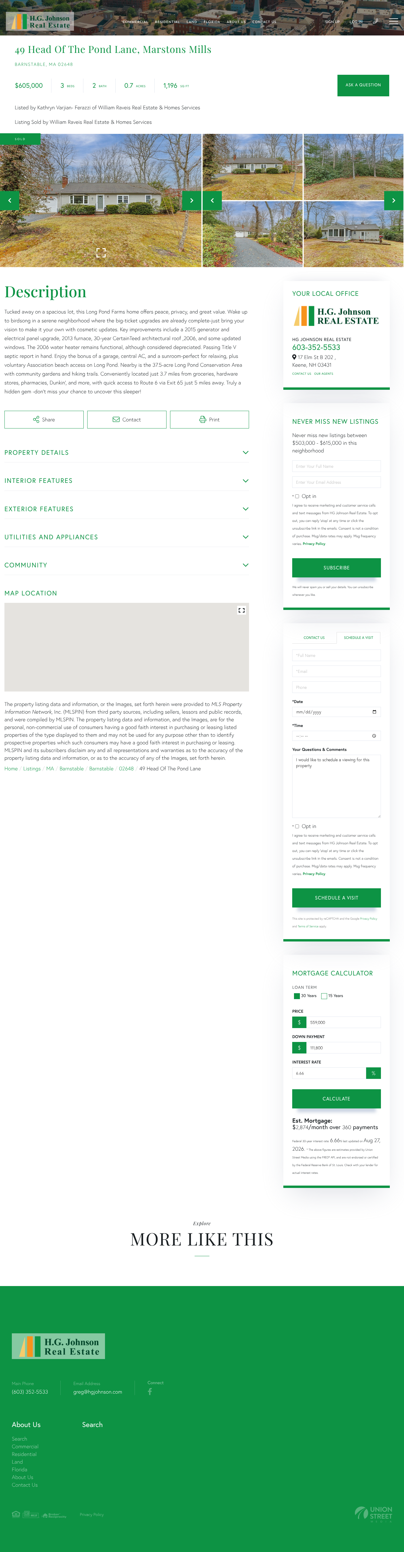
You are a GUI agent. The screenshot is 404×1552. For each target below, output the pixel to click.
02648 (126, 768)
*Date (297, 701)
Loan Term (304, 987)
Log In (356, 22)
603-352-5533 (316, 347)
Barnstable (71, 768)
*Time (297, 725)
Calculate (336, 1098)
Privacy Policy (314, 544)
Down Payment (308, 1036)
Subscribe (337, 567)
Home (11, 768)
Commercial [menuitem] (136, 22)
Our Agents (323, 374)
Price (297, 1011)
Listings (32, 768)
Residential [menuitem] (167, 22)
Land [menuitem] (192, 22)
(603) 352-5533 (30, 1391)
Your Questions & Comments (319, 749)
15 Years (335, 995)
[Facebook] (150, 1392)
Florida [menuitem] (212, 22)
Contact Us (301, 374)
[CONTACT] (363, 85)
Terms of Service (308, 926)
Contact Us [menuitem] (264, 22)
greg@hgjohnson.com (97, 1391)
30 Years (308, 995)
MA (50, 768)
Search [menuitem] (19, 1438)
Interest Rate (306, 1062)
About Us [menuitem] (236, 22)
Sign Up (332, 22)
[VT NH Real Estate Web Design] (373, 1514)
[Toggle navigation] (393, 21)
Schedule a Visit (358, 638)
